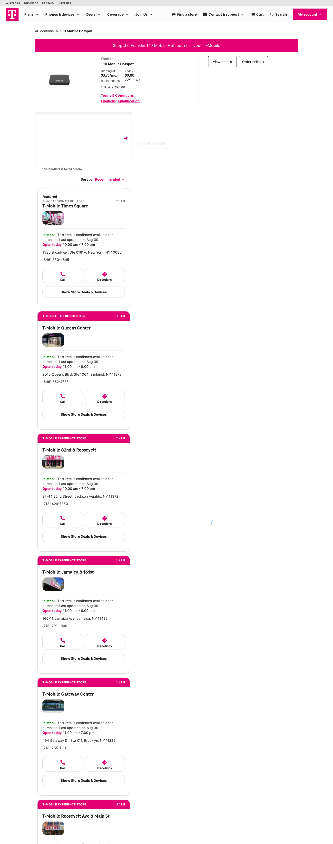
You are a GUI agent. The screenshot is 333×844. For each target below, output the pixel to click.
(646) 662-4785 (55, 382)
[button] (110, 179)
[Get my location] (126, 138)
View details (222, 62)
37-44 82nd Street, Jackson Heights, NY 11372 (80, 496)
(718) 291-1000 (54, 626)
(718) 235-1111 (54, 748)
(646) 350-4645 (55, 259)
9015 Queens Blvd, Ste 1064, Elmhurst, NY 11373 (82, 374)
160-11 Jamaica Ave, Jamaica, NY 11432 (75, 618)
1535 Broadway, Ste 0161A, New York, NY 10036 (82, 252)
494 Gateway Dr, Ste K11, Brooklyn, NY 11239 (79, 740)
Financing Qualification (120, 101)
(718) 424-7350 (55, 504)
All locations (44, 31)
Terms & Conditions (117, 95)
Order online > (253, 62)
